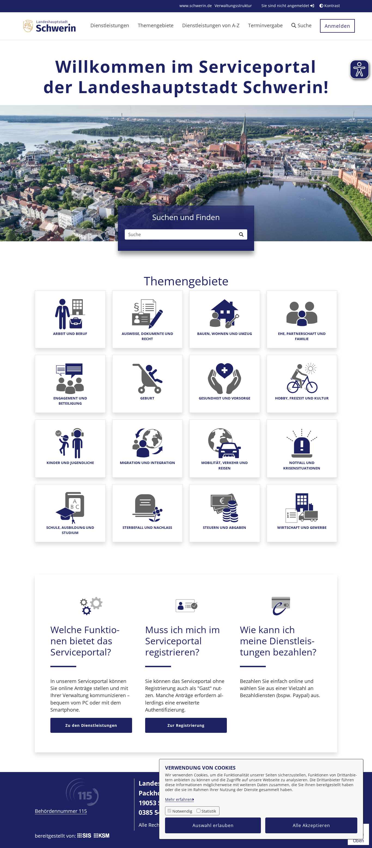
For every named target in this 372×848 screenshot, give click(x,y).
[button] (301, 26)
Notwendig (182, 811)
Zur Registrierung (186, 725)
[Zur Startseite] (49, 26)
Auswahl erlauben (213, 825)
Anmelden (337, 26)
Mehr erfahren (178, 799)
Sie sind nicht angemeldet (285, 5)
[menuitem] (195, 5)
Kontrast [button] (331, 5)
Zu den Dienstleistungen (91, 725)
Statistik (209, 811)
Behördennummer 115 (61, 811)
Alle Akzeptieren (311, 825)
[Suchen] (242, 234)
